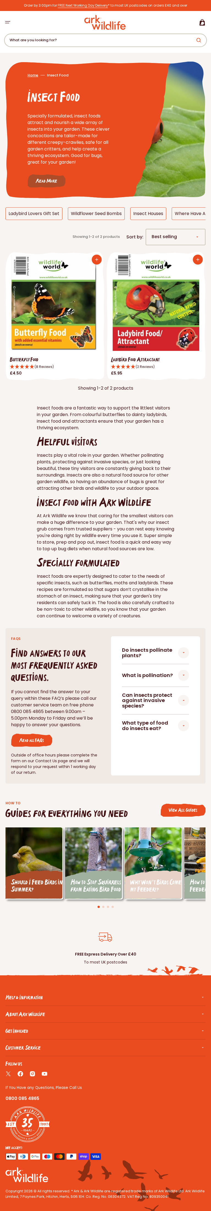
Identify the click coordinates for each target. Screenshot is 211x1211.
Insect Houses (148, 213)
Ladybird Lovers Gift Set (34, 213)
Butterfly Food (24, 359)
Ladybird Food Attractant (135, 359)
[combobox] (105, 40)
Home (32, 75)
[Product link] (54, 316)
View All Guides (183, 810)
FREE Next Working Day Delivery (83, 5)
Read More (46, 181)
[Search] (200, 40)
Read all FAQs (31, 740)
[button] (8, 22)
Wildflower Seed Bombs (96, 213)
